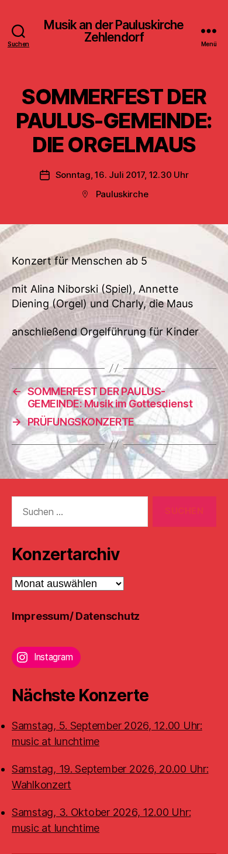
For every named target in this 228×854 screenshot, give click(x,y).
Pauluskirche (122, 194)
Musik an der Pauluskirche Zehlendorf (114, 31)
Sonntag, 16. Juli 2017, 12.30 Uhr (122, 174)
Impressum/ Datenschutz (76, 616)
